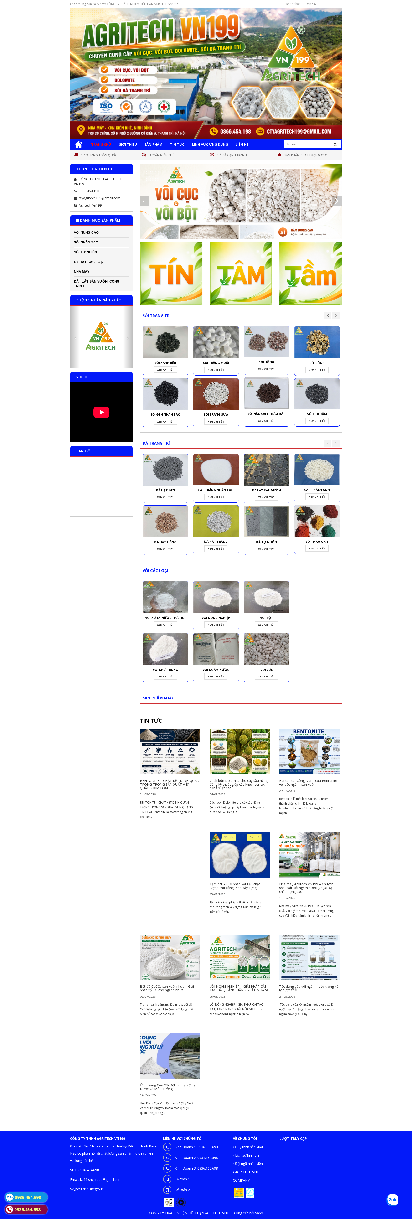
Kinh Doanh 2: (196, 1157)
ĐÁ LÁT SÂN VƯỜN (266, 490)
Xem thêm (170, 749)
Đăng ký (311, 4)
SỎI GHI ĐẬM (317, 414)
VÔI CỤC (266, 669)
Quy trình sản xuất (248, 1147)
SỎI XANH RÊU (165, 363)
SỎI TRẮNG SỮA (216, 414)
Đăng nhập (293, 4)
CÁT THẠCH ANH (317, 489)
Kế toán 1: (183, 1179)
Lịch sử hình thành (248, 1155)
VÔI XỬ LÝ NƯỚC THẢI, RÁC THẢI (170, 617)
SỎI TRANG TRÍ (157, 315)
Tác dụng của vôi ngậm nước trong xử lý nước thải (309, 988)
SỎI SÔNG (317, 363)
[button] (75, 337)
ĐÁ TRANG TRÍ (156, 443)
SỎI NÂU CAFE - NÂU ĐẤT (266, 414)
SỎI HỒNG (266, 362)
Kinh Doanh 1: (196, 1147)
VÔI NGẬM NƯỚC (216, 669)
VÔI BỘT (266, 617)
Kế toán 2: (183, 1190)
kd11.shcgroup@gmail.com (101, 1179)
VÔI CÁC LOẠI (155, 570)
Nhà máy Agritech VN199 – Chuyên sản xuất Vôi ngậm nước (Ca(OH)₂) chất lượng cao (306, 888)
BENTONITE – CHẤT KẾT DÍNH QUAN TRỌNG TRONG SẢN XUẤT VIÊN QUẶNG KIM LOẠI (169, 784)
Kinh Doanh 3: (196, 1168)
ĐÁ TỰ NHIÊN (266, 542)
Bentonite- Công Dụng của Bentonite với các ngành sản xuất (308, 782)
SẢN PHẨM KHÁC (158, 698)
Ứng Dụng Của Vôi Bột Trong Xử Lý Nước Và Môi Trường (167, 1087)
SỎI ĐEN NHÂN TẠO (165, 414)
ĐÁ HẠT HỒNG (165, 542)
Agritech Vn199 (90, 205)
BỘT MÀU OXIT (317, 541)
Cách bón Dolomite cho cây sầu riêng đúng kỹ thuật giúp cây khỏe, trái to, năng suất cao (239, 784)
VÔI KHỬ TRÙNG (165, 669)
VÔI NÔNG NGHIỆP (216, 617)
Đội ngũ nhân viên (248, 1163)
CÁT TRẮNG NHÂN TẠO (216, 490)
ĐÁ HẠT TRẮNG (216, 541)
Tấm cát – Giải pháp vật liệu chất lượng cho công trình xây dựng (235, 886)
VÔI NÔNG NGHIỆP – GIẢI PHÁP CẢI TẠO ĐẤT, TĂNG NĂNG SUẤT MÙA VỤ (239, 988)
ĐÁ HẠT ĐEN (165, 490)
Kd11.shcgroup (92, 1189)
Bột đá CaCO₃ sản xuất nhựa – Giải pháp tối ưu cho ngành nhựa (167, 988)
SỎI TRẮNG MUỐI (216, 363)
